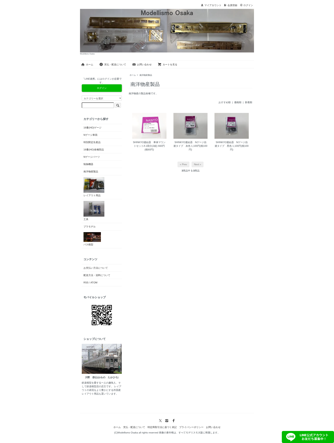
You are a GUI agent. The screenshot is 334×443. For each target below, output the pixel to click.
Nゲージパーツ (92, 156)
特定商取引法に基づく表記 (162, 427)
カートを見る (170, 64)
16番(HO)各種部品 (94, 149)
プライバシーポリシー (191, 427)
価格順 (237, 102)
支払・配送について (115, 64)
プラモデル (90, 226)
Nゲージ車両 (90, 134)
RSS (86, 282)
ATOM (93, 282)
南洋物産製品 (146, 75)
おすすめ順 (224, 102)
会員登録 (232, 5)
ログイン (248, 5)
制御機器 (88, 164)
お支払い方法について (96, 267)
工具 (86, 219)
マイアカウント (212, 5)
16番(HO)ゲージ (92, 127)
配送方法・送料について (97, 275)
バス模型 (88, 244)
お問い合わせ (144, 64)
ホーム (89, 64)
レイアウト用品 (92, 195)
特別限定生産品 (92, 142)
